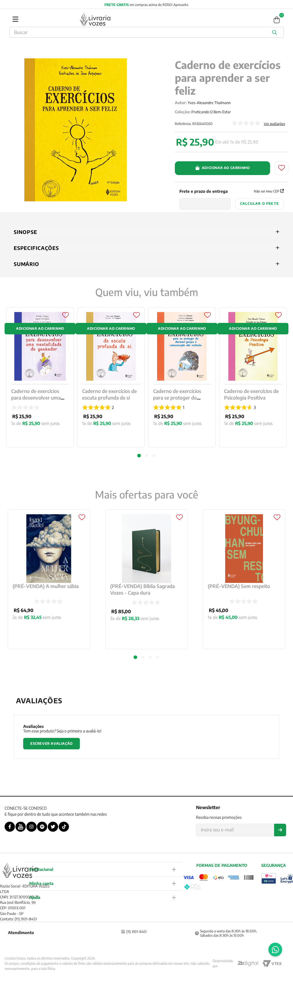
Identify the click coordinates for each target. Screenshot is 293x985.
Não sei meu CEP (266, 191)
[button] (135, 657)
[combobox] (146, 32)
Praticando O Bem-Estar (211, 112)
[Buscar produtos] (275, 32)
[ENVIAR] (280, 830)
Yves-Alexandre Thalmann (209, 102)
